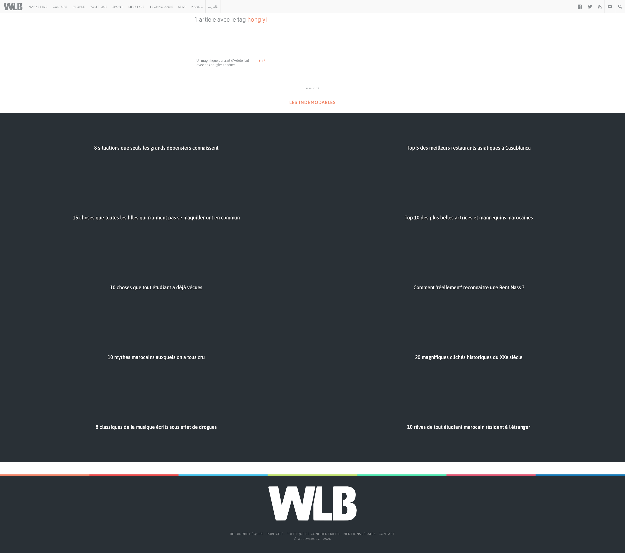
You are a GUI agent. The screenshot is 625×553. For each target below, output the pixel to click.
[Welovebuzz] (13, 6)
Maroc (197, 7)
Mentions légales (359, 534)
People (79, 7)
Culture (60, 7)
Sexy (182, 7)
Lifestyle (136, 7)
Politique (99, 7)
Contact (387, 534)
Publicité (275, 534)
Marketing (38, 7)
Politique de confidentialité (313, 534)
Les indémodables (312, 102)
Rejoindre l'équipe (247, 534)
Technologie (161, 7)
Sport (118, 7)
